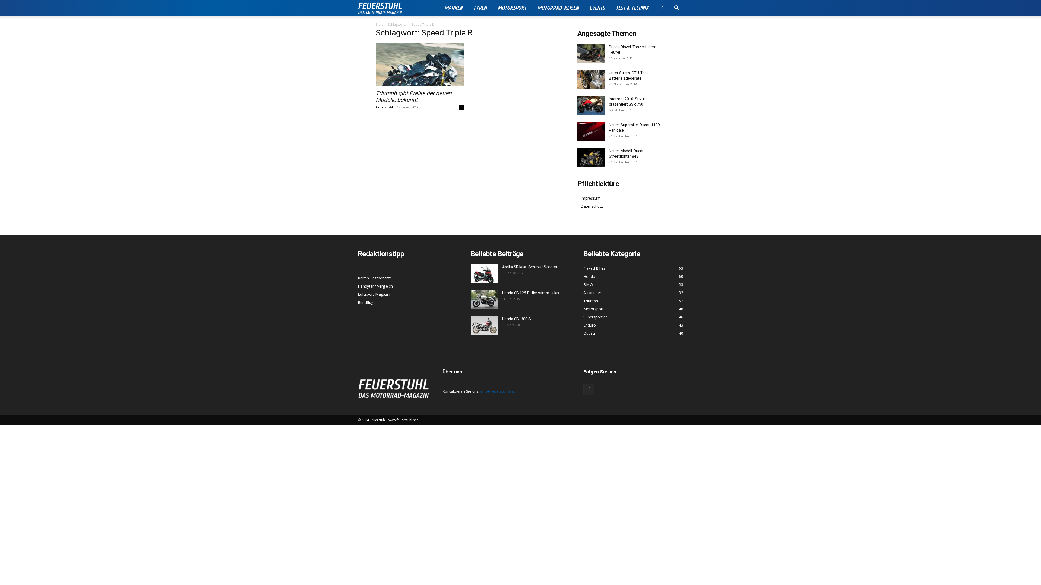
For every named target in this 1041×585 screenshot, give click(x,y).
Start (379, 24)
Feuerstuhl (384, 107)
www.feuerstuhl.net (403, 420)
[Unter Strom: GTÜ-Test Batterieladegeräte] (591, 79)
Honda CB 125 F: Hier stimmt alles (530, 293)
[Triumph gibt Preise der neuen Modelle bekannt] (420, 64)
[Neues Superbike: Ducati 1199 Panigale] (591, 131)
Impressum (590, 198)
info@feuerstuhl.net (497, 391)
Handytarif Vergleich (375, 286)
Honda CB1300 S (516, 319)
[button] (676, 8)
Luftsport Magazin (374, 294)
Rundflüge (366, 302)
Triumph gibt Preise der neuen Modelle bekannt (414, 96)
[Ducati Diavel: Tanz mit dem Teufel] (591, 53)
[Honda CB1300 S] (484, 325)
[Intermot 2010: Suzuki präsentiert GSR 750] (591, 105)
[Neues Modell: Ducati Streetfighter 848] (591, 157)
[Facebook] (662, 8)
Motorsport (511, 8)
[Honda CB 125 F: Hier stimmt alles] (484, 299)
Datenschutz (592, 206)
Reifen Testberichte (375, 278)
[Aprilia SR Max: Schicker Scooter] (484, 273)
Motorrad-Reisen (558, 8)
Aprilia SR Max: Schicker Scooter (529, 267)
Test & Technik (632, 8)
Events (597, 8)
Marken (453, 8)
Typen (480, 8)
